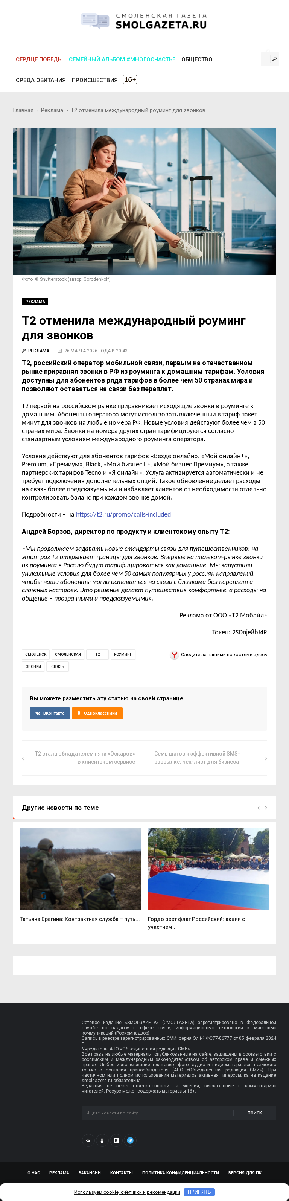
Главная (23, 110)
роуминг (123, 654)
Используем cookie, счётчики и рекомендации (127, 1192)
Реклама (52, 110)
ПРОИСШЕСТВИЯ (95, 80)
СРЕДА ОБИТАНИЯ (41, 80)
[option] (80, 879)
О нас (33, 1173)
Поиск (255, 1113)
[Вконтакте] (88, 1140)
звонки (33, 667)
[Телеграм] (130, 1140)
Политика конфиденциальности (180, 1173)
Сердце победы (39, 59)
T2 (97, 654)
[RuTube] (116, 1140)
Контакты (121, 1173)
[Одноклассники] (102, 1140)
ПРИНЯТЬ (199, 1192)
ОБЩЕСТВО (197, 59)
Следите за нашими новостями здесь (224, 654)
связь (57, 667)
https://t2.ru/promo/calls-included (123, 514)
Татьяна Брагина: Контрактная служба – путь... (80, 919)
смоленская (68, 654)
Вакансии (90, 1173)
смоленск (35, 654)
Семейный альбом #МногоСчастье (122, 59)
